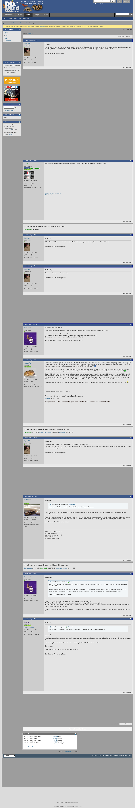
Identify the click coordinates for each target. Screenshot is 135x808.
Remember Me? (100, 3)
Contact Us (95, 755)
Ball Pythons (14, 23)
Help (119, 1)
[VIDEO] (55, 742)
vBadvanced (67, 751)
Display (128, 36)
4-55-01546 (48, 195)
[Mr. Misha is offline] (32, 510)
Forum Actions (17, 18)
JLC (11, 130)
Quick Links (26, 18)
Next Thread (82, 729)
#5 (130, 324)
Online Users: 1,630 (10, 62)
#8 (130, 496)
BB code (55, 736)
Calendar (10, 18)
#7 (130, 437)
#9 (130, 573)
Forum (28, 14)
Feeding (30, 33)
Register (126, 1)
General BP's (23, 23)
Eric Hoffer (48, 398)
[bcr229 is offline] (29, 175)
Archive (105, 755)
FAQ (5, 18)
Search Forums (8, 104)
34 (28, 189)
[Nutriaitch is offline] (30, 338)
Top (131, 724)
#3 (130, 234)
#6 (130, 359)
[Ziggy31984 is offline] (27, 52)
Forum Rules (31, 747)
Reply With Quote (127, 67)
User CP (7, 35)
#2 (130, 160)
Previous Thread (73, 729)
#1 (130, 40)
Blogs (37, 14)
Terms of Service (123, 755)
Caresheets (8, 40)
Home (20, 14)
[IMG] (55, 740)
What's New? (9, 14)
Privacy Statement (113, 755)
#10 (130, 618)
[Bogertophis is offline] (30, 373)
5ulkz (10, 134)
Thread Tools (121, 36)
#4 (130, 266)
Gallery (45, 14)
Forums (7, 34)
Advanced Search (126, 18)
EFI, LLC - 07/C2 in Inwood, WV (53, 193)
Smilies (55, 738)
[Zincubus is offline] (29, 627)
